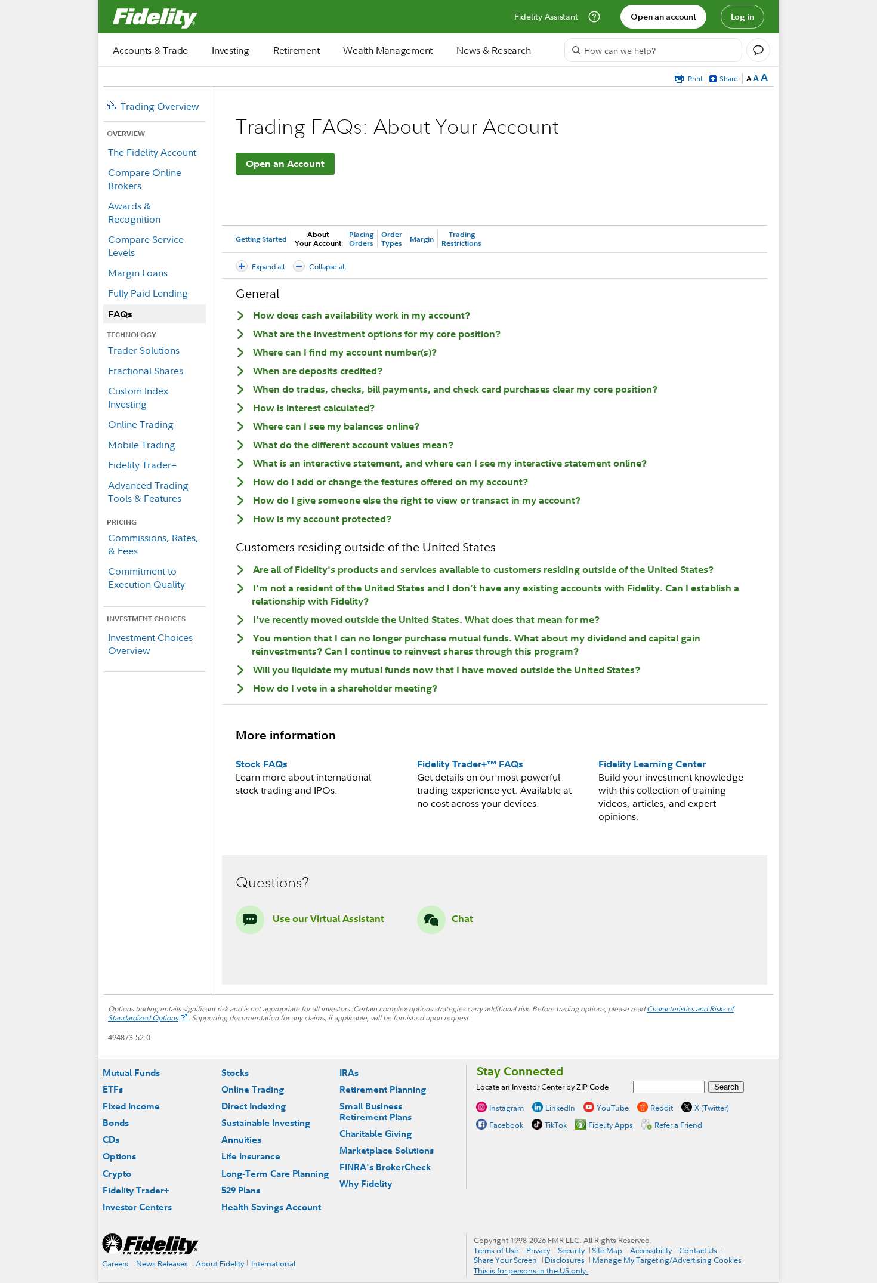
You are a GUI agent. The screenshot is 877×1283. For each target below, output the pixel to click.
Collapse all (327, 266)
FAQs (120, 314)
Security (571, 1250)
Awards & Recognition (134, 212)
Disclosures (565, 1260)
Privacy (538, 1250)
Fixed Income (131, 1106)
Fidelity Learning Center (652, 764)
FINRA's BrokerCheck (385, 1167)
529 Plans (240, 1190)
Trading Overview (160, 106)
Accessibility (651, 1250)
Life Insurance (250, 1156)
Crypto (117, 1173)
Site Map (607, 1250)
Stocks (235, 1072)
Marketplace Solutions (386, 1150)
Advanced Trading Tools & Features (148, 492)
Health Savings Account (271, 1207)
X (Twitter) (711, 1107)
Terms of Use (496, 1250)
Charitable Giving (375, 1133)
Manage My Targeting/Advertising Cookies (667, 1260)
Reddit (661, 1107)
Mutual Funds (131, 1072)
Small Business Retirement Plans (375, 1111)
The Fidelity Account (152, 152)
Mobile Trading (141, 444)
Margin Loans (138, 272)
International (273, 1263)
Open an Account (285, 163)
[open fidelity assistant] (758, 50)
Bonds (116, 1122)
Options (119, 1156)
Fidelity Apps (610, 1125)
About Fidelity (220, 1263)
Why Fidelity (365, 1183)
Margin (422, 239)
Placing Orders (361, 238)
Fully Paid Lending (148, 293)
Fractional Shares (145, 370)
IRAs (349, 1072)
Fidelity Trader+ (142, 464)
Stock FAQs (262, 764)
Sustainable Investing (265, 1122)
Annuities (241, 1139)
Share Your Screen (505, 1260)
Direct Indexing (253, 1106)
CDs (111, 1139)
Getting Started (261, 239)
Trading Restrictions (461, 238)
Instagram (506, 1107)
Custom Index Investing (138, 397)
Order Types (391, 238)
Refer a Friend (678, 1125)
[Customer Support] (594, 17)
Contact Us (698, 1250)
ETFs (113, 1089)
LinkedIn (560, 1107)
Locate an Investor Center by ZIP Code (542, 1086)
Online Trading (141, 424)
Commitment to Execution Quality (146, 578)
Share (728, 78)
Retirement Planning (382, 1089)
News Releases (162, 1263)
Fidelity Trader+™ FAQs (470, 764)
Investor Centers (137, 1207)
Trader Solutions (144, 350)
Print (695, 78)
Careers (115, 1263)
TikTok (556, 1125)
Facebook (506, 1125)
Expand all (268, 266)
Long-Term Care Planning (275, 1173)
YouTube (613, 1107)
